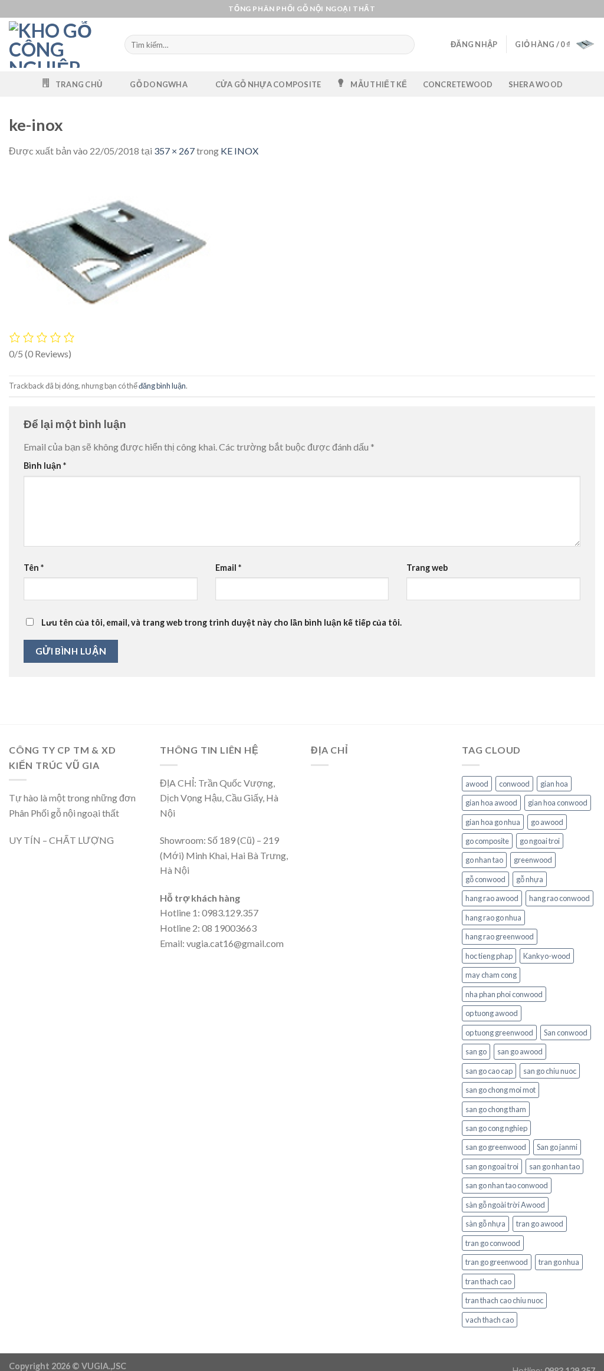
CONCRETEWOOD (458, 84)
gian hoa (554, 783)
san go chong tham (495, 1109)
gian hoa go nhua (492, 822)
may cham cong (491, 974)
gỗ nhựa (529, 879)
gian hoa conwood (557, 802)
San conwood (565, 1032)
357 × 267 (174, 150)
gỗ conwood (485, 879)
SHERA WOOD (535, 84)
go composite (487, 841)
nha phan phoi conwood (504, 994)
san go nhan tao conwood (506, 1185)
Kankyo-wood (546, 956)
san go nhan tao (554, 1166)
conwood (514, 783)
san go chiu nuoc (549, 1071)
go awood (547, 822)
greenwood (533, 859)
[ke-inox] (114, 249)
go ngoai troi (540, 841)
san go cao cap (489, 1071)
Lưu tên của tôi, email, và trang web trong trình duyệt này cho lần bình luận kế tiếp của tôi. (221, 622)
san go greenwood (495, 1147)
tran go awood (539, 1223)
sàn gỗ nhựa (485, 1223)
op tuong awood (491, 1013)
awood (476, 783)
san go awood (520, 1051)
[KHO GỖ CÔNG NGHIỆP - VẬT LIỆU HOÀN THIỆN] (58, 44)
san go (476, 1051)
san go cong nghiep (496, 1128)
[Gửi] (404, 45)
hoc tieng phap (489, 956)
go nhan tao (484, 859)
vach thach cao (489, 1319)
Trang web (427, 568)
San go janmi (557, 1147)
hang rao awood (491, 898)
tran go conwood (492, 1243)
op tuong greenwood (499, 1032)
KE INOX (239, 150)
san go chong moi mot (500, 1089)
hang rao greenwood (499, 936)
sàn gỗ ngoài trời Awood (505, 1204)
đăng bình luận (162, 385)
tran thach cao (488, 1281)
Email (228, 568)
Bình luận (45, 466)
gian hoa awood (491, 802)
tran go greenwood (496, 1262)
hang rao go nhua (493, 917)
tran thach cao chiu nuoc (504, 1300)
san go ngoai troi (491, 1166)
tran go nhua (559, 1262)
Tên (34, 568)
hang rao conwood (559, 898)
